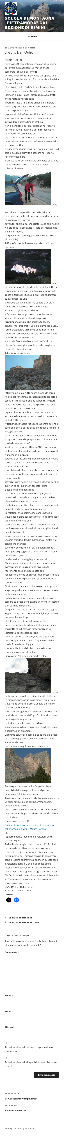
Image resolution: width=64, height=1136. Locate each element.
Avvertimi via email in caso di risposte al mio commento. (29, 1049)
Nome (9, 995)
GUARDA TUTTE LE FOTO (18, 887)
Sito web (9, 1027)
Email (9, 1011)
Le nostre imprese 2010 (24, 922)
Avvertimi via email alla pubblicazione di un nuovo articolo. (31, 1064)
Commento (12, 952)
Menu (34, 36)
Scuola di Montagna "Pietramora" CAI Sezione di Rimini (30, 23)
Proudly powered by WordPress (20, 1128)
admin (32, 48)
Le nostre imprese (21, 918)
